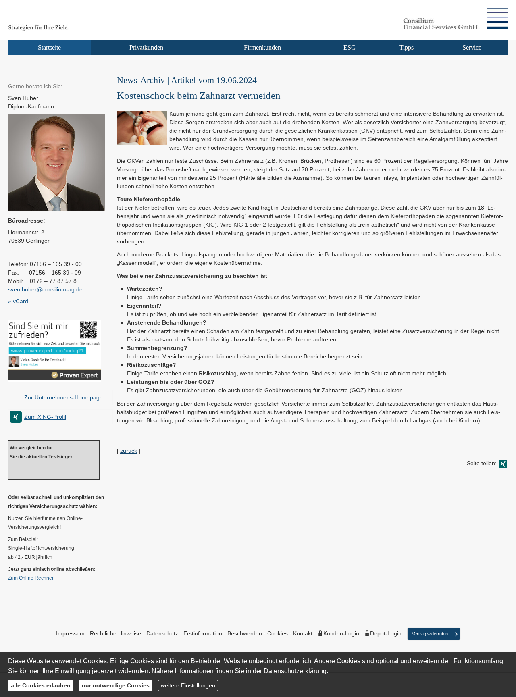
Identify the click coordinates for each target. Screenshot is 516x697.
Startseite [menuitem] (49, 47)
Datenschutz (162, 633)
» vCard (18, 301)
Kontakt (302, 633)
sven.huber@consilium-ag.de (45, 289)
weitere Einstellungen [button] (188, 685)
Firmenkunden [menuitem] (262, 47)
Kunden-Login (341, 633)
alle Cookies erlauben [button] (41, 685)
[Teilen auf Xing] (503, 464)
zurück (128, 450)
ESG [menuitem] (349, 47)
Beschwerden (244, 633)
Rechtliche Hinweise (115, 633)
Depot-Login (386, 633)
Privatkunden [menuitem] (146, 47)
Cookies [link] (277, 633)
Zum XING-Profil (45, 417)
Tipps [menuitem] (406, 47)
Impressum (70, 633)
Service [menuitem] (471, 47)
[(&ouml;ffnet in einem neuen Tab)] (54, 380)
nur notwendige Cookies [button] (116, 685)
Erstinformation (202, 633)
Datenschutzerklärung (295, 671)
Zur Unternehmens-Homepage (63, 397)
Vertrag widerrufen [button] (430, 633)
